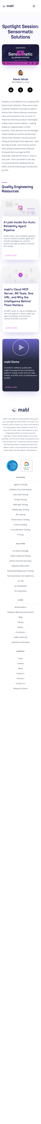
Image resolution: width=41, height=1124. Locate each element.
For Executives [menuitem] (20, 591)
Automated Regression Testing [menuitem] (20, 571)
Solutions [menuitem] (20, 544)
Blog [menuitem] (20, 617)
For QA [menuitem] (20, 581)
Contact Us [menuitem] (20, 683)
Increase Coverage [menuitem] (20, 551)
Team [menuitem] (20, 658)
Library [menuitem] (21, 622)
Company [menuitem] (20, 651)
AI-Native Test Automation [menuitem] (20, 489)
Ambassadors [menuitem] (20, 607)
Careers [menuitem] (20, 663)
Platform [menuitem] (20, 477)
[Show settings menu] (32, 63)
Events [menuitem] (20, 627)
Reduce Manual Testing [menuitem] (21, 556)
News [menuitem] (20, 668)
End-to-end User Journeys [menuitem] (20, 561)
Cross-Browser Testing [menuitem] (20, 529)
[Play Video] (4, 63)
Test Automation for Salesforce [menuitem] (20, 576)
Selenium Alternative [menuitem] (20, 566)
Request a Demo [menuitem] (20, 688)
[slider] (18, 63)
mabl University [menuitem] (20, 637)
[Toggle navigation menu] (34, 6)
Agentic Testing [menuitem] (20, 484)
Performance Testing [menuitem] (20, 519)
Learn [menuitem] (20, 600)
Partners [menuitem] (20, 678)
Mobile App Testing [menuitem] (20, 509)
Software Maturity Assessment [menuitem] (20, 612)
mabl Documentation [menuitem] (20, 642)
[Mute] (28, 63)
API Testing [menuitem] (20, 514)
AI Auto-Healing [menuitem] (20, 524)
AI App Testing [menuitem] (20, 499)
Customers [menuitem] (20, 632)
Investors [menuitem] (20, 673)
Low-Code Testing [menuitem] (20, 494)
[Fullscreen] (37, 63)
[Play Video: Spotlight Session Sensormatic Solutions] (20, 53)
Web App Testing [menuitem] (20, 504)
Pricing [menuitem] (20, 534)
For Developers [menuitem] (20, 586)
